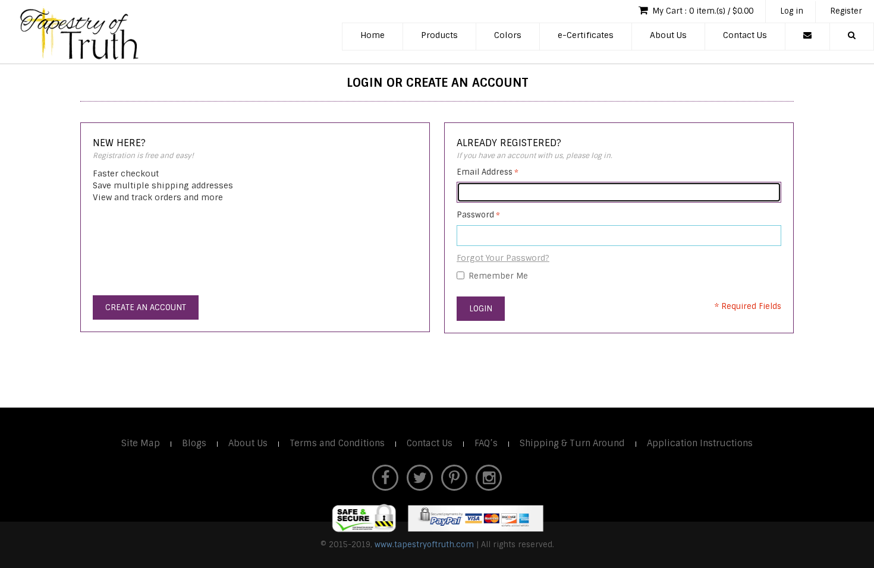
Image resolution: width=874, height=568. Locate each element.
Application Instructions (700, 443)
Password (475, 215)
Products (439, 35)
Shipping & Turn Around (572, 443)
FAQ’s (486, 443)
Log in (791, 11)
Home (372, 35)
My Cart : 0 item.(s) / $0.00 (701, 11)
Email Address (485, 172)
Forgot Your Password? (503, 258)
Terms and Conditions (337, 443)
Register (846, 11)
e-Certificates (586, 35)
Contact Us (745, 35)
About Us (668, 35)
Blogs (194, 443)
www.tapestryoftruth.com (424, 544)
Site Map (140, 443)
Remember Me (498, 276)
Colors (507, 35)
